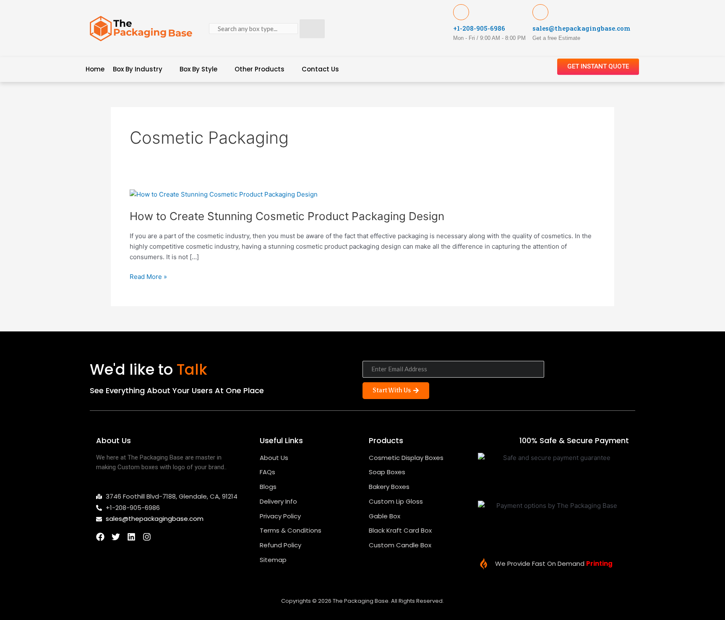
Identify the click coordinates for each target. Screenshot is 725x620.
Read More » (148, 276)
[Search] (312, 28)
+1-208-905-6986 (479, 28)
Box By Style (198, 69)
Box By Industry (137, 69)
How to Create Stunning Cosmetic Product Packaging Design (287, 216)
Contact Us (320, 69)
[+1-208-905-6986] (461, 12)
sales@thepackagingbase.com (581, 28)
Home (95, 69)
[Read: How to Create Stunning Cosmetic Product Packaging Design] (224, 194)
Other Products (259, 69)
